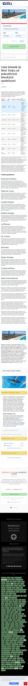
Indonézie (6, 605)
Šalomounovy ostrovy (9, 668)
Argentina (3, 581)
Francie (6, 597)
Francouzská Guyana (12, 597)
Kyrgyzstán (20, 615)
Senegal (2, 644)
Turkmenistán (19, 658)
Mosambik (22, 626)
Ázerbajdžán (3, 666)
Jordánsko (14, 609)
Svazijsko (15, 654)
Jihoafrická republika (18, 607)
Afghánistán (3, 577)
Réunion (6, 642)
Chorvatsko (3, 589)
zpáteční (22, 41)
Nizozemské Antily (15, 630)
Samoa (15, 642)
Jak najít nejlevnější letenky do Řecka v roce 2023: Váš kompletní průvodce (12, 550)
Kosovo (2, 615)
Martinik (2, 624)
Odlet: (4, 32)
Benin (18, 583)
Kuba (11, 615)
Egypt (24, 591)
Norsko (21, 630)
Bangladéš (3, 583)
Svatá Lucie (24, 650)
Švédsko (20, 668)
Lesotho (2, 618)
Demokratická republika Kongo (20, 589)
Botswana (16, 585)
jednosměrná (14, 41)
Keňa (8, 613)
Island (17, 605)
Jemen (11, 607)
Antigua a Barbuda (19, 579)
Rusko (24, 640)
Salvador (11, 642)
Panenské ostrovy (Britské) (6, 636)
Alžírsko (12, 577)
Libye (10, 618)
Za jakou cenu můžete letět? (10, 430)
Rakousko (8, 640)
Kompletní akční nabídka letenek (14, 448)
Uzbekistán (7, 662)
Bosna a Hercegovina (9, 585)
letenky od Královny (18, 362)
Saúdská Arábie (20, 642)
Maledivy (6, 622)
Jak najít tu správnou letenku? (11, 392)
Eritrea (6, 593)
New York (4, 86)
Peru (2, 638)
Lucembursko (4, 619)
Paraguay (23, 636)
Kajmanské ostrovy (21, 609)
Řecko (2, 668)
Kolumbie (15, 613)
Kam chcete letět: (7, 26)
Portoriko (17, 638)
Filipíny (25, 595)
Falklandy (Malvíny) (16, 595)
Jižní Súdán (9, 609)
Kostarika (7, 615)
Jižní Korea (3, 609)
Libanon (6, 618)
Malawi (2, 622)
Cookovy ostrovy (10, 589)
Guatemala (24, 601)
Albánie (8, 577)
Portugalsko (22, 638)
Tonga (18, 656)
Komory (19, 613)
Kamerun (8, 611)
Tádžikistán (14, 660)
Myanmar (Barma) (4, 628)
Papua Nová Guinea (17, 636)
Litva (16, 618)
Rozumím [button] (14, 683)
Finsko (2, 597)
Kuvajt (14, 615)
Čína (22, 666)
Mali (10, 622)
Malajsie (23, 619)
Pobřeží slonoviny (7, 638)
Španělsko (16, 668)
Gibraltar (23, 599)
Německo (16, 632)
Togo (15, 656)
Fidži (22, 595)
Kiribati (11, 613)
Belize (15, 583)
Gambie (16, 599)
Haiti (12, 603)
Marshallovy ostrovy (22, 622)
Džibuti (21, 591)
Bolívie (2, 585)
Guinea (2, 603)
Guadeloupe (15, 601)
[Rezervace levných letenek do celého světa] (14, 335)
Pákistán (3, 640)
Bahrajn (22, 581)
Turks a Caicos (4, 660)
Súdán (19, 654)
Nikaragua (3, 630)
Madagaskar (9, 619)
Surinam (13, 650)
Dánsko (17, 591)
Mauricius (12, 624)
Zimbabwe (19, 664)
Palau (23, 632)
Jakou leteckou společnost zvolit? (12, 434)
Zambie (14, 664)
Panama (3, 634)
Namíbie (10, 628)
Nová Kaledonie (4, 632)
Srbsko (13, 648)
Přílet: (16, 32)
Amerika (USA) (4, 579)
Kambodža (3, 611)
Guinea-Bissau (8, 603)
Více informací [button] (8, 680)
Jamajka (3, 607)
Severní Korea (8, 644)
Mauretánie (7, 624)
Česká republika (17, 666)
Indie (2, 605)
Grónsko (10, 601)
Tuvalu (9, 660)
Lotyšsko (20, 618)
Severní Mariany (15, 644)
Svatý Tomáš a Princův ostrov (17, 652)
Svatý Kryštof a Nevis (5, 652)
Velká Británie (17, 662)
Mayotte (16, 624)
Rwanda (2, 642)
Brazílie (20, 585)
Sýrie (22, 654)
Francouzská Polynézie (6, 599)
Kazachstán (3, 613)
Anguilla (13, 579)
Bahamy (19, 581)
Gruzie (6, 601)
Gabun (12, 599)
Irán (14, 605)
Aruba (11, 581)
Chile (22, 587)
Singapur (9, 646)
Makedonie (19, 619)
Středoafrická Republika (6, 650)
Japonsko (7, 607)
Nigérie (20, 628)
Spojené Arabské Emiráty (6, 648)
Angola (9, 579)
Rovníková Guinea (14, 640)
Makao (14, 619)
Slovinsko (18, 646)
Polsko (13, 638)
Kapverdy (16, 611)
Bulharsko (3, 587)
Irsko (10, 605)
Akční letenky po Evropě (9, 453)
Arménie (7, 581)
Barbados (8, 583)
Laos (25, 615)
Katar (20, 611)
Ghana (20, 599)
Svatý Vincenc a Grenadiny (6, 654)
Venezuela (23, 662)
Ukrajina (22, 660)
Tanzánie (3, 656)
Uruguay (3, 662)
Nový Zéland (10, 632)
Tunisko (10, 658)
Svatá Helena (18, 650)
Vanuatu (12, 662)
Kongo (23, 613)
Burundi (13, 587)
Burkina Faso (8, 587)
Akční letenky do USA (9, 438)
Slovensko (13, 646)
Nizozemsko (8, 630)
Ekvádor (3, 593)
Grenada (3, 601)
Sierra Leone (3, 646)
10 (20, 566)
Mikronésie (7, 626)
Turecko (14, 658)
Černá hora (11, 666)
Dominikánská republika (10, 591)
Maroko (16, 622)
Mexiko (2, 626)
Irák (12, 605)
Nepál (14, 628)
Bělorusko (18, 587)
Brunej (24, 585)
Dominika (3, 591)
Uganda (18, 660)
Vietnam (3, 664)
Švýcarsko (3, 670)
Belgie (12, 583)
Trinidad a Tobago (4, 658)
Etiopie (14, 593)
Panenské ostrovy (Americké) (11, 634)
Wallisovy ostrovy (8, 664)
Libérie (13, 618)
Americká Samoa (18, 577)
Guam (19, 601)
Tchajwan (7, 656)
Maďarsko (21, 624)
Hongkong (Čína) (22, 603)
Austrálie (15, 581)
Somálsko (23, 646)
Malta (13, 622)
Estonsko (11, 593)
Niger (17, 628)
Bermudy (22, 583)
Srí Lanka (18, 648)
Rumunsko (20, 640)
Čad (8, 666)
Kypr (17, 615)
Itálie (20, 605)
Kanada (12, 611)
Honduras (16, 603)
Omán (20, 632)
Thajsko (11, 656)
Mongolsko (17, 626)
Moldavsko (12, 626)
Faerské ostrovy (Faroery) (6, 595)
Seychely (21, 644)
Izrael (23, 605)
